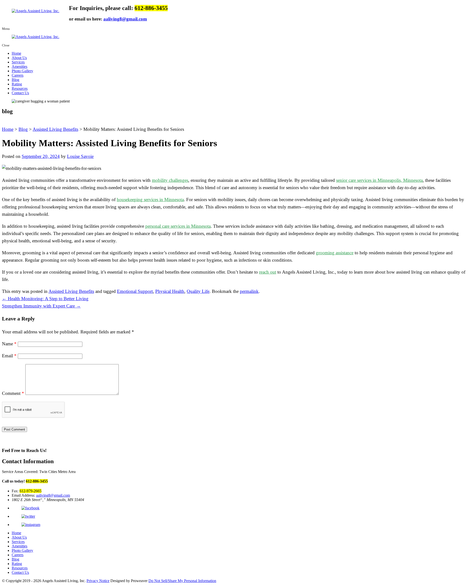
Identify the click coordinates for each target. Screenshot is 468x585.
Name (9, 343)
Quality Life (198, 291)
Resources (20, 88)
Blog (15, 80)
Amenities (19, 66)
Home (16, 53)
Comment (13, 393)
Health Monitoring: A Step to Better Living (45, 298)
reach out (267, 272)
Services (18, 62)
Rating (17, 84)
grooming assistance (334, 252)
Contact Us (20, 93)
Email (9, 355)
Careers (17, 75)
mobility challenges (170, 180)
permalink (249, 291)
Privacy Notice (98, 581)
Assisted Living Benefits (71, 291)
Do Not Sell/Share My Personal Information (182, 581)
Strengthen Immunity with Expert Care (41, 305)
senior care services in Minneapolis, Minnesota (379, 180)
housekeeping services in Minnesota (150, 199)
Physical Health (169, 291)
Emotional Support (135, 291)
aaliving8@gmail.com (125, 18)
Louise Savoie (80, 156)
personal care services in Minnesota (178, 226)
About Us (19, 58)
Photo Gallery (22, 71)
